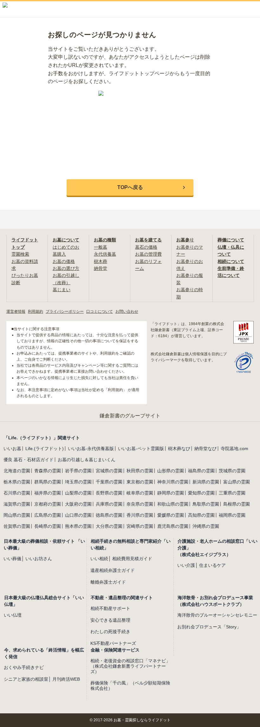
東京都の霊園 (140, 482)
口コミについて (99, 311)
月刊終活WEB (66, 679)
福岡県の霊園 (232, 515)
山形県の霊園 (170, 470)
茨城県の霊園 (232, 470)
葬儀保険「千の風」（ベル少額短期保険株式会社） (130, 685)
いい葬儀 (12, 558)
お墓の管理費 (148, 254)
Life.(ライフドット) (44, 448)
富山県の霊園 (236, 482)
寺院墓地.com (234, 448)
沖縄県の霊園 (205, 526)
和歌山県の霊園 (172, 504)
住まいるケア (212, 565)
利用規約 (35, 311)
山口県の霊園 (78, 515)
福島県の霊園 (201, 470)
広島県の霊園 (47, 515)
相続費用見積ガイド (132, 558)
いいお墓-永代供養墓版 (91, 448)
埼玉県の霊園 (78, 482)
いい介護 (186, 565)
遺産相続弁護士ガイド (112, 570)
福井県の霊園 (47, 493)
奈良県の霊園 (140, 504)
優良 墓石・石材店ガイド (28, 459)
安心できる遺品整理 (110, 620)
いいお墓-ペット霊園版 (141, 448)
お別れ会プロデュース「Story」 (209, 626)
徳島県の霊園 (109, 515)
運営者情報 (15, 311)
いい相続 (99, 558)
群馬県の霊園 (47, 482)
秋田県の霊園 (140, 470)
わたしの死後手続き (110, 631)
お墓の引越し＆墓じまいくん (86, 459)
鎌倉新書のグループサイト (130, 415)
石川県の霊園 (16, 493)
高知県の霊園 (201, 515)
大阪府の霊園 (78, 504)
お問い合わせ (126, 311)
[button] (130, 187)
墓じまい (61, 289)
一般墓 (100, 247)
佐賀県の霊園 (16, 526)
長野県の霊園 (109, 493)
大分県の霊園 (109, 526)
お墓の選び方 (66, 268)
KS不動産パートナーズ (113, 643)
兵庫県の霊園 (109, 504)
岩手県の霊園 (78, 470)
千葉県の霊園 (109, 482)
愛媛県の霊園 (170, 515)
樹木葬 (100, 261)
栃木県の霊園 (16, 482)
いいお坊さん (38, 558)
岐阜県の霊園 (140, 493)
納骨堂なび (205, 448)
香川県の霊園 (140, 515)
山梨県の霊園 (78, 493)
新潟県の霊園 (205, 482)
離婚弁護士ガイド (108, 582)
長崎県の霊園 (47, 526)
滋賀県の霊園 (16, 504)
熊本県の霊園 (78, 526)
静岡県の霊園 (170, 493)
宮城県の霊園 (109, 470)
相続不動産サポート (110, 608)
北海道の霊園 (16, 470)
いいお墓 (12, 448)
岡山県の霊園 (16, 515)
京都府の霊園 (47, 504)
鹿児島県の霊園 (172, 526)
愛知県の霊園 (201, 493)
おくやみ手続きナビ (24, 667)
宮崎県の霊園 (140, 526)
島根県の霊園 (236, 504)
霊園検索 (20, 254)
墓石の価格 (146, 247)
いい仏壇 (13, 615)
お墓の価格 (64, 261)
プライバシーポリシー (65, 311)
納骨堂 (100, 268)
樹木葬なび (179, 448)
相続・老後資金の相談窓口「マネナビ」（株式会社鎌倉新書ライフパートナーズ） (130, 666)
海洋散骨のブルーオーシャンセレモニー (217, 615)
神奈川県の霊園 (172, 482)
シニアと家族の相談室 (26, 679)
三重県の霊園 (232, 493)
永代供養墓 (105, 254)
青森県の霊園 (47, 470)
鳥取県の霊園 (205, 504)
